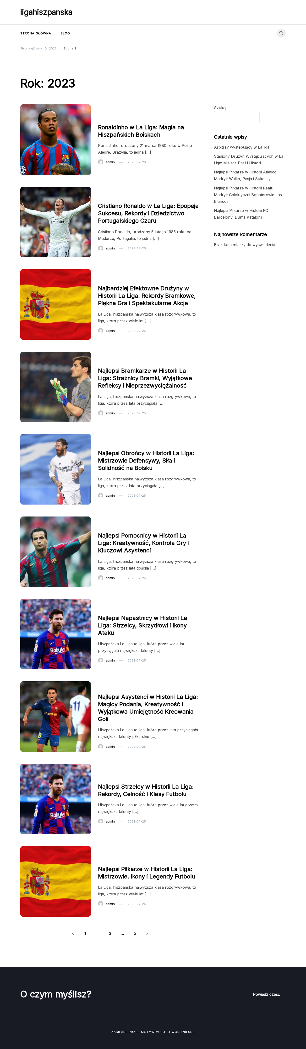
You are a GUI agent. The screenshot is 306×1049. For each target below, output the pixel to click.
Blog (65, 33)
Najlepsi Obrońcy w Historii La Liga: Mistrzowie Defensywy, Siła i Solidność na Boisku (146, 460)
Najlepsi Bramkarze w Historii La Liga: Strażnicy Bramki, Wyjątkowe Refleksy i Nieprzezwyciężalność (145, 378)
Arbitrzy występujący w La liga (241, 147)
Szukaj (220, 107)
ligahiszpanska (46, 12)
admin (110, 162)
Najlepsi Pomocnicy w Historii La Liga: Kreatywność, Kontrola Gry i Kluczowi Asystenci (143, 543)
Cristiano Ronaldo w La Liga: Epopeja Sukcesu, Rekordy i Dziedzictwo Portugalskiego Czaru (148, 213)
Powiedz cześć (266, 994)
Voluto (163, 1032)
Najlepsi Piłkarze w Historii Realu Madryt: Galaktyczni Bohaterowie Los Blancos (248, 195)
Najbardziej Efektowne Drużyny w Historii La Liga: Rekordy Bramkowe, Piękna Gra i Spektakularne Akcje (147, 296)
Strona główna (35, 33)
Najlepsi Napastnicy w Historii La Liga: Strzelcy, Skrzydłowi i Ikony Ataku (142, 625)
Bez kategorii (110, 117)
